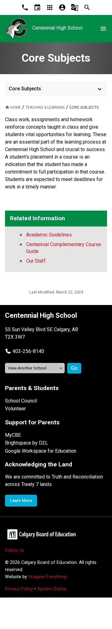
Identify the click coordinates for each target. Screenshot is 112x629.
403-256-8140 (28, 351)
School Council (21, 401)
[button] (24, 351)
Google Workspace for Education (40, 451)
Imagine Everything (47, 576)
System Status (52, 589)
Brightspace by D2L (26, 443)
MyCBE (13, 435)
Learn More (21, 500)
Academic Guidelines (49, 235)
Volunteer (15, 409)
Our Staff (36, 261)
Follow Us (14, 550)
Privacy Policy (19, 589)
